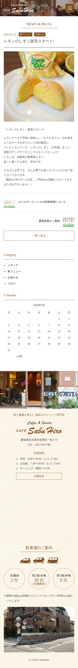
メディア (13, 265)
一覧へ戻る (39, 235)
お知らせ (39, 34)
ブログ (12, 283)
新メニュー (25, 34)
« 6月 (19, 356)
